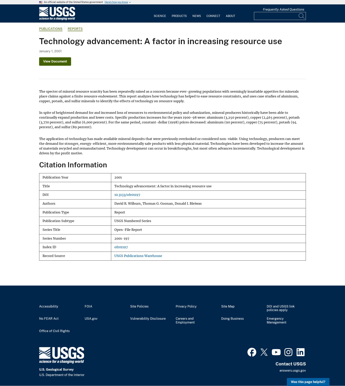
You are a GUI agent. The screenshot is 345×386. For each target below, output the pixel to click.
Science (160, 16)
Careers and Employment (185, 320)
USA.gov (91, 319)
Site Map (228, 306)
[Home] (57, 19)
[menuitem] (160, 13)
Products (179, 16)
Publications (50, 29)
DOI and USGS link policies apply (281, 308)
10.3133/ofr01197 (127, 195)
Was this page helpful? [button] (308, 382)
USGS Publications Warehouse (138, 256)
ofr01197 (121, 247)
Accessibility (48, 306)
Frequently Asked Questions (283, 9)
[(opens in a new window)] (252, 351)
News (196, 16)
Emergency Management (276, 320)
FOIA (88, 306)
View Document (55, 61)
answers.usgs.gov (293, 370)
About (230, 16)
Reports (75, 29)
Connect (213, 16)
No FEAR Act (48, 319)
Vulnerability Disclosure (148, 319)
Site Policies (139, 306)
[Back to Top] (330, 371)
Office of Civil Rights (54, 331)
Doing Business (232, 319)
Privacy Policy (186, 306)
